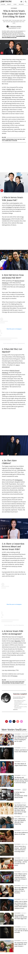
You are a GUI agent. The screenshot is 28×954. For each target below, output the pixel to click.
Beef (13, 89)
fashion (3, 4)
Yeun (10, 660)
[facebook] (10, 721)
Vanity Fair (8, 97)
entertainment (14, 8)
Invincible (22, 73)
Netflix (9, 89)
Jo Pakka (9, 207)
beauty (9, 4)
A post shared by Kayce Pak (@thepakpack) (14, 343)
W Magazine (19, 480)
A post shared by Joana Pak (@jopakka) (14, 625)
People (18, 468)
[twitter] (14, 721)
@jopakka (17, 641)
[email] (21, 721)
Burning (13, 67)
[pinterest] (1, 53)
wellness (21, 4)
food (15, 4)
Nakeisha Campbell (16, 26)
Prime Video (14, 73)
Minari (10, 77)
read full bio (15, 709)
